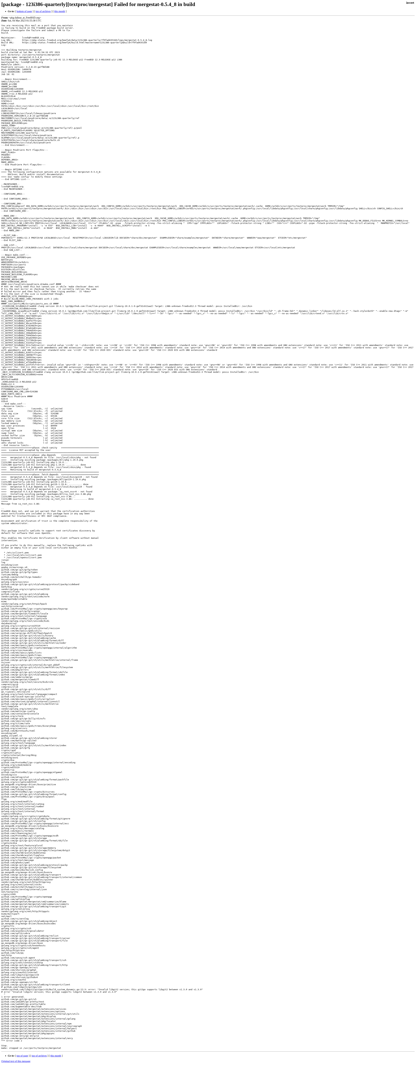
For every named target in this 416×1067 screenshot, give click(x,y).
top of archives (43, 11)
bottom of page (24, 11)
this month (59, 11)
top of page (22, 1055)
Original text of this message (15, 1061)
